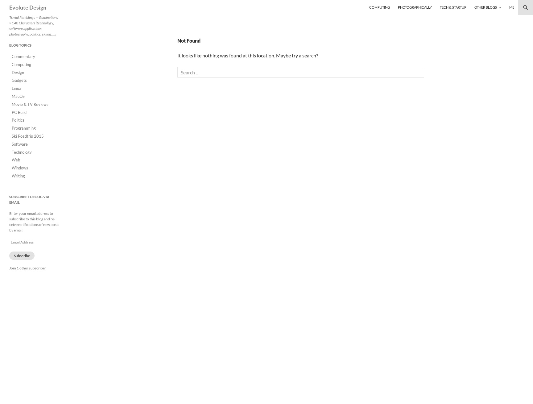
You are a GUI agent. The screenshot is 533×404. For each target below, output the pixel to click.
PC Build (19, 112)
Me (511, 7)
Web (16, 159)
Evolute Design (27, 7)
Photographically (415, 7)
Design (18, 72)
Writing (18, 175)
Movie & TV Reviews (30, 104)
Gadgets (19, 80)
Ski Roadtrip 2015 (28, 136)
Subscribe (22, 255)
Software (20, 144)
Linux (16, 88)
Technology (22, 152)
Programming (24, 128)
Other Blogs (485, 7)
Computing (379, 7)
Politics (18, 120)
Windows (20, 167)
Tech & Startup (453, 7)
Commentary (23, 56)
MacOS (18, 96)
